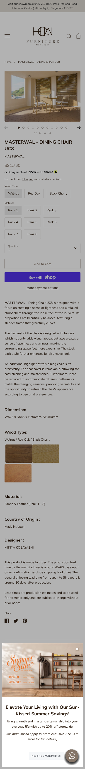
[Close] (77, 649)
